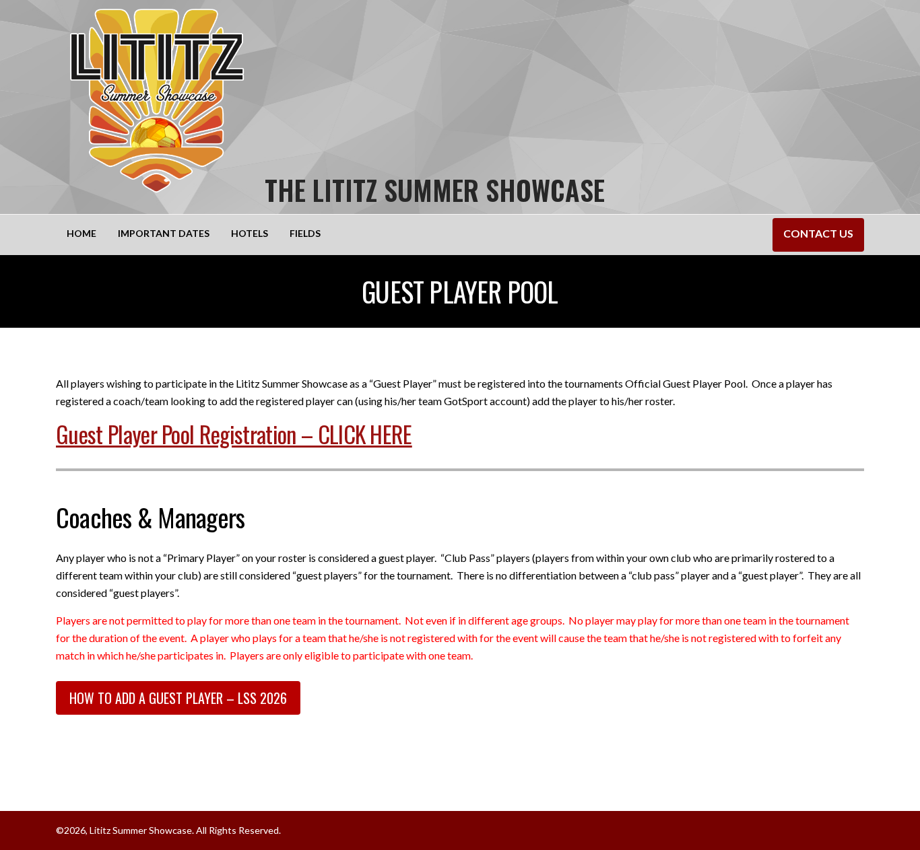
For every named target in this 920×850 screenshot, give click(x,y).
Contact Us (818, 233)
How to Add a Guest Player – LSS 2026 (178, 698)
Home (81, 233)
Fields (305, 233)
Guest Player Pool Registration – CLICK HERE (234, 434)
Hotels (249, 233)
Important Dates (163, 233)
